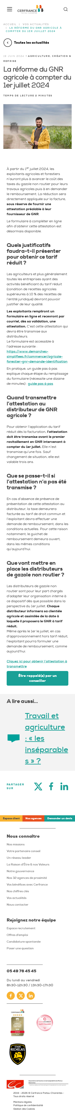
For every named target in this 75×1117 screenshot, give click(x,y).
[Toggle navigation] (9, 9)
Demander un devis (59, 818)
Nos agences (33, 818)
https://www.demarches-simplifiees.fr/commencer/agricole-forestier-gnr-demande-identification (37, 356)
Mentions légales (22, 1101)
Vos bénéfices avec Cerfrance (27, 884)
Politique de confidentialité (28, 1105)
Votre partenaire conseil (23, 851)
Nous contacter (17, 904)
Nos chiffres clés (18, 891)
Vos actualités (36, 24)
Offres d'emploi (17, 935)
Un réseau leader (19, 858)
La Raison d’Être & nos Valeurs (28, 864)
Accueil (9, 24)
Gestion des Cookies (24, 1108)
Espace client (11, 818)
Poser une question (20, 948)
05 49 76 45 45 (21, 971)
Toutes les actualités (31, 42)
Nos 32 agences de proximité (27, 878)
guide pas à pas (40, 383)
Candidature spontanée (24, 941)
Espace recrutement (21, 928)
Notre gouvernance (20, 871)
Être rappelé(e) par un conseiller (37, 678)
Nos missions (16, 844)
